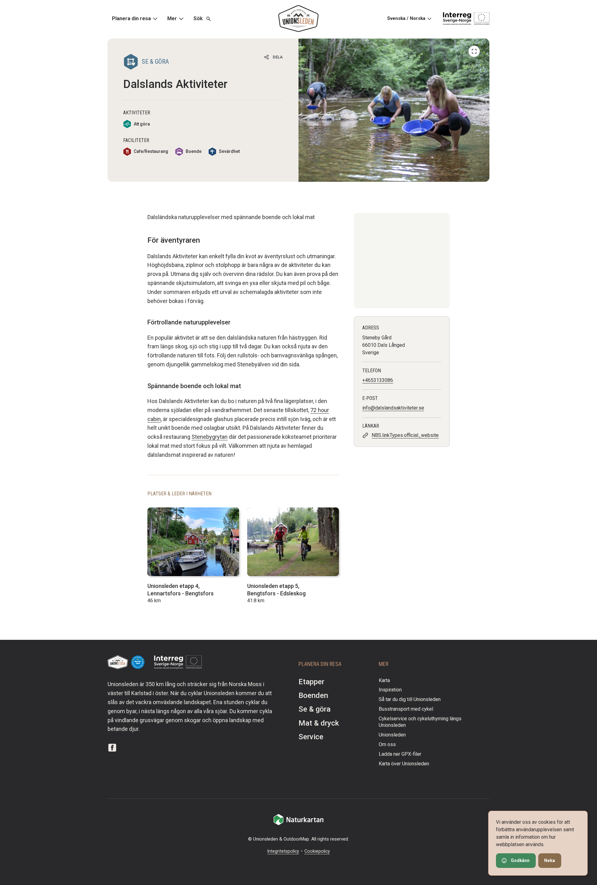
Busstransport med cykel (406, 709)
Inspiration (390, 690)
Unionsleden (392, 735)
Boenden (313, 695)
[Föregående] (474, 51)
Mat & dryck (318, 723)
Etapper (311, 681)
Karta (384, 680)
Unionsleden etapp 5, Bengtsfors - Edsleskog (276, 589)
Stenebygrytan (210, 436)
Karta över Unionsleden (404, 764)
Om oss (387, 744)
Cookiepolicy (317, 851)
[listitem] (393, 110)
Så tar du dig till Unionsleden (410, 699)
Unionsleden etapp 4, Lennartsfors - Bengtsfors (180, 589)
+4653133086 (377, 380)
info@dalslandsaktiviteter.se (393, 408)
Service (310, 736)
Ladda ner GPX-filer (400, 754)
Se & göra (314, 709)
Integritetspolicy (283, 851)
